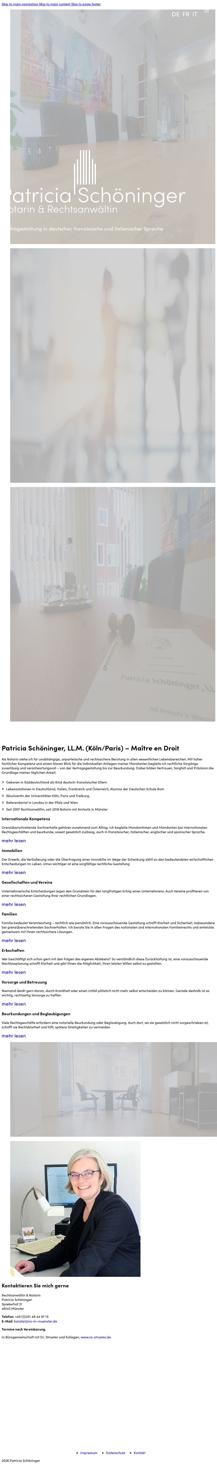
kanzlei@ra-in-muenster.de (35, 1321)
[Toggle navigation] (189, 3)
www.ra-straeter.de (96, 1337)
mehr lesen (14, 840)
